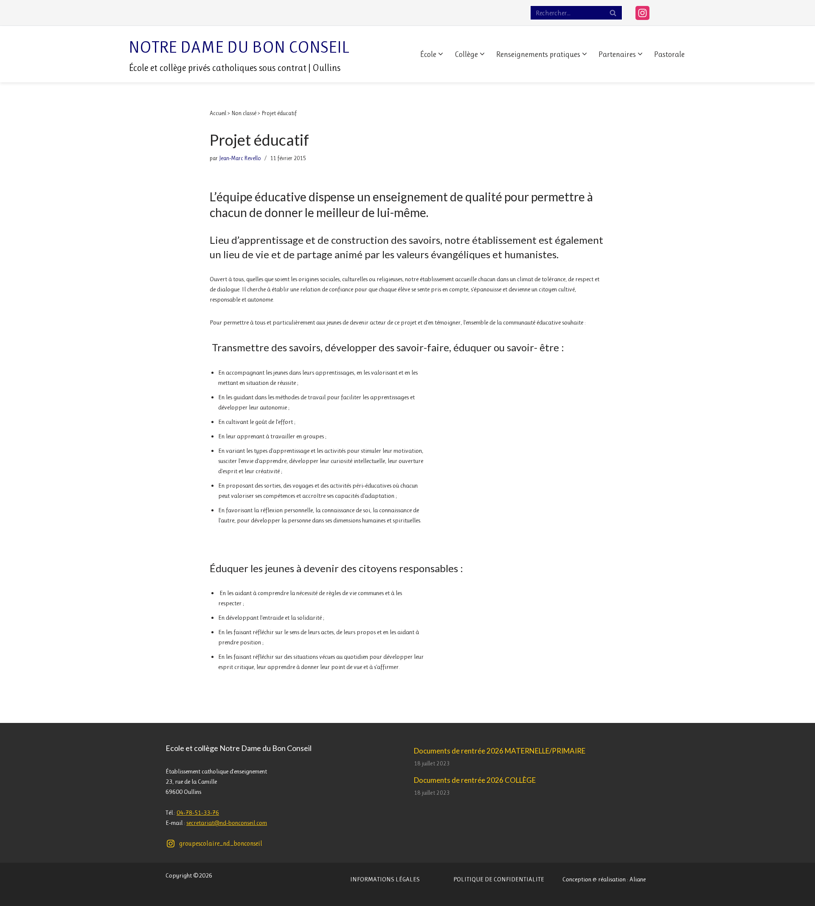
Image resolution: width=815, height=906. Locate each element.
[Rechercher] (613, 12)
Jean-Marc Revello (240, 158)
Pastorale (669, 54)
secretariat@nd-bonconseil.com (226, 823)
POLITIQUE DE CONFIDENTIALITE (498, 879)
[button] (440, 54)
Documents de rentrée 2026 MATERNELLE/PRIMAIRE (499, 750)
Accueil (218, 113)
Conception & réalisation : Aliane (604, 879)
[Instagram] (642, 13)
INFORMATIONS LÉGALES (385, 879)
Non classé (243, 113)
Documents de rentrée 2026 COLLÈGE (475, 780)
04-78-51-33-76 (198, 812)
